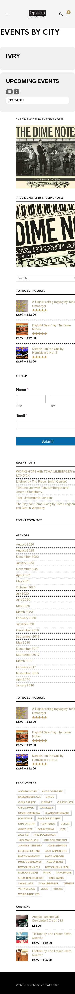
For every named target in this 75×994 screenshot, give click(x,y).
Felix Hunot (48, 824)
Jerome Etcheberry (30, 845)
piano (47, 872)
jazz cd (23, 834)
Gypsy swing (46, 829)
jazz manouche (28, 840)
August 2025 (25, 550)
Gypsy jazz (25, 829)
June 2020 (23, 599)
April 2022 (23, 575)
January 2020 (25, 624)
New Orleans (55, 861)
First (19, 406)
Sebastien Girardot (31, 878)
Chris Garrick (27, 802)
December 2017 (27, 648)
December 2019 (27, 630)
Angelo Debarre (52, 791)
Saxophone (63, 872)
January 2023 (25, 563)
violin (44, 889)
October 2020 (26, 587)
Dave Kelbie (46, 807)
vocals (58, 889)
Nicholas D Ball (28, 872)
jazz (62, 829)
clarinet (46, 802)
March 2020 (24, 611)
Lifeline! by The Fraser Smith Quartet (41, 481)
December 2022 (27, 569)
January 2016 (25, 685)
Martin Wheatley (29, 856)
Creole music (26, 807)
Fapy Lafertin (26, 824)
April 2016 (23, 679)
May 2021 (23, 581)
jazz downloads (44, 834)
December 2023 (27, 556)
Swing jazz (25, 883)
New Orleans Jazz (57, 867)
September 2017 (28, 654)
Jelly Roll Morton (55, 840)
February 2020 (26, 618)
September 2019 (28, 636)
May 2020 (23, 605)
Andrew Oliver (27, 791)
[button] (7, 14)
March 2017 (24, 661)
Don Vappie (25, 818)
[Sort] (16, 91)
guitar (65, 824)
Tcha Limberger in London (34, 497)
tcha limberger (48, 883)
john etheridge (57, 845)
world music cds (29, 894)
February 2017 (26, 667)
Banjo (50, 797)
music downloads (30, 861)
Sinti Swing (56, 878)
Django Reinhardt (57, 813)
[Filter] (9, 91)
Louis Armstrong (56, 851)
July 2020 (22, 593)
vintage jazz (26, 889)
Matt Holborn (54, 856)
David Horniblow (29, 813)
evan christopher (49, 818)
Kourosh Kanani (29, 851)
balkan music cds (29, 797)
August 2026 (25, 544)
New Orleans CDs (29, 867)
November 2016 (27, 673)
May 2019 (23, 642)
